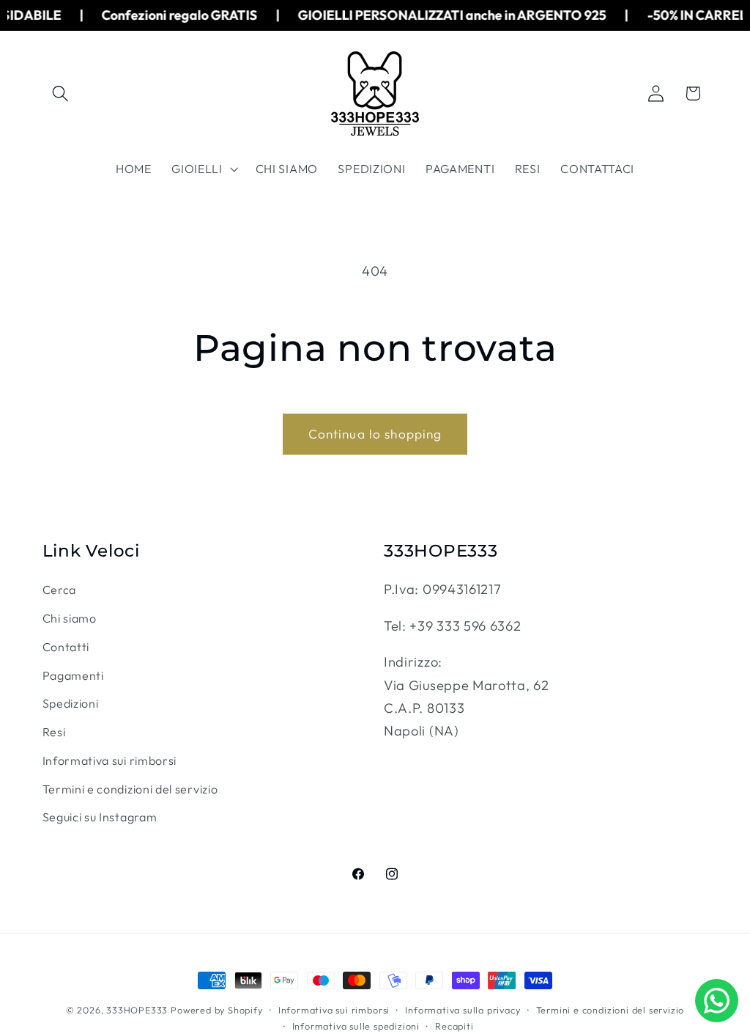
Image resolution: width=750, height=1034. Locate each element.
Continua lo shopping (375, 433)
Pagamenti (73, 675)
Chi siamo (69, 618)
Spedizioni (70, 703)
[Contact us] (716, 1000)
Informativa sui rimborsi (109, 760)
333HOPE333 (137, 1010)
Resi (54, 732)
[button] (61, 93)
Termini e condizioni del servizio (130, 789)
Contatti (66, 646)
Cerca (59, 589)
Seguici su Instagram (99, 817)
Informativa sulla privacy (462, 1010)
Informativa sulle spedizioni (356, 1026)
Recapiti (454, 1026)
